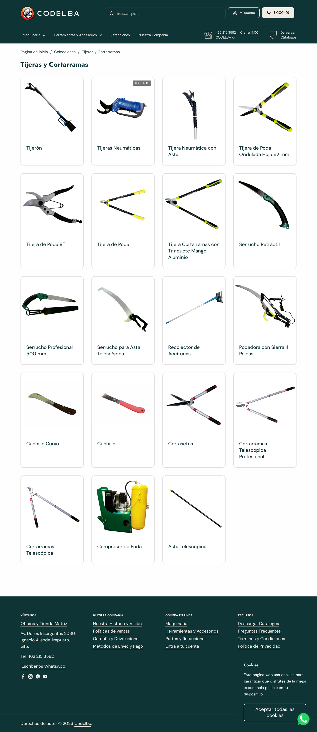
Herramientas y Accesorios (191, 631)
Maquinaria (176, 623)
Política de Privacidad (259, 646)
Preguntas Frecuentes (259, 631)
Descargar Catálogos (258, 623)
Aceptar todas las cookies (275, 712)
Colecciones (65, 52)
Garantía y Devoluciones (117, 638)
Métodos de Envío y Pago (118, 646)
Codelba (82, 723)
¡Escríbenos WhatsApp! (43, 666)
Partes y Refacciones (186, 638)
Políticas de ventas (111, 631)
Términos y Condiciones (261, 638)
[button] (278, 12)
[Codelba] (49, 13)
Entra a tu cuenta (182, 646)
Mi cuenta (247, 12)
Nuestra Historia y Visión (117, 623)
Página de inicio (34, 52)
